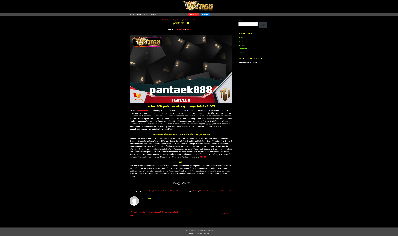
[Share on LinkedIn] (188, 183)
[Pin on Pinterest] (184, 183)
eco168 (241, 52)
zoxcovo (190, 29)
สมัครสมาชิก (139, 14)
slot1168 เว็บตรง (194, 20)
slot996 (241, 38)
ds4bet (225, 213)
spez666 (241, 45)
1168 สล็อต (179, 20)
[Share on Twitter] (177, 183)
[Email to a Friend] (181, 183)
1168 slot (165, 20)
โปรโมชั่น (153, 14)
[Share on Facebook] (173, 183)
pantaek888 (227, 191)
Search (240, 20)
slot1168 (186, 20)
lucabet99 (242, 48)
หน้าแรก (132, 14)
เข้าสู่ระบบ (147, 14)
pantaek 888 (218, 191)
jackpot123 (242, 41)
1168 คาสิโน (172, 20)
